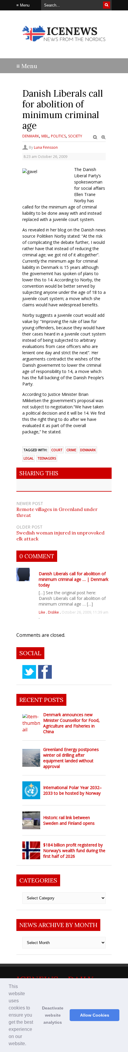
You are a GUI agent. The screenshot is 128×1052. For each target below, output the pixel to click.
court (57, 450)
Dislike (54, 612)
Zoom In (104, 137)
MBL (45, 136)
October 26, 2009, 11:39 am (85, 612)
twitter (29, 672)
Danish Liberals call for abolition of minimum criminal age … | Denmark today (73, 579)
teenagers (47, 458)
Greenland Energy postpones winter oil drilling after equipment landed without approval (71, 758)
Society (75, 136)
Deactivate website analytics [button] (52, 1015)
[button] (28, 1044)
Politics (58, 136)
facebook (45, 672)
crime (71, 450)
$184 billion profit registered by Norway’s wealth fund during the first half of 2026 (74, 850)
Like (42, 612)
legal (29, 458)
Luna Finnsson (46, 147)
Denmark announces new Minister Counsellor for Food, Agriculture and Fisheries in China (71, 723)
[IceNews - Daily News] (64, 44)
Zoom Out (95, 137)
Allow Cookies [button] (94, 1015)
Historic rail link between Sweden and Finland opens (69, 820)
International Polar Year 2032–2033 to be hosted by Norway (72, 790)
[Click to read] (31, 723)
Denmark (30, 136)
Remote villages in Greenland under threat (57, 512)
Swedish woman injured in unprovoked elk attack (60, 536)
